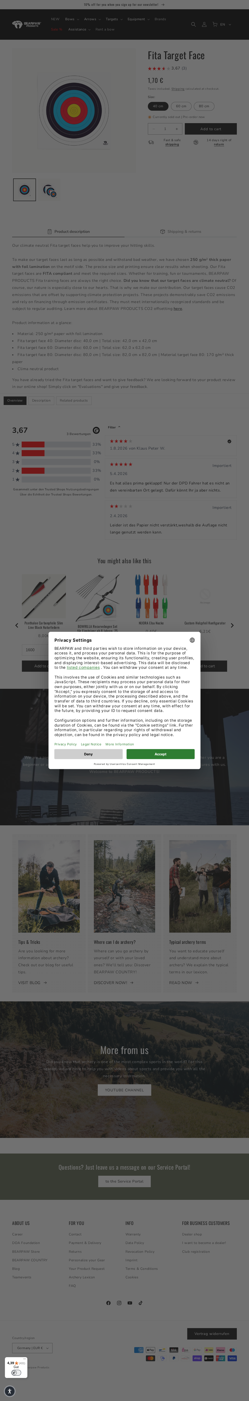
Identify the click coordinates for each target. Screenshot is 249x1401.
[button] (10, 1391)
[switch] (16, 1373)
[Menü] (24, 1360)
